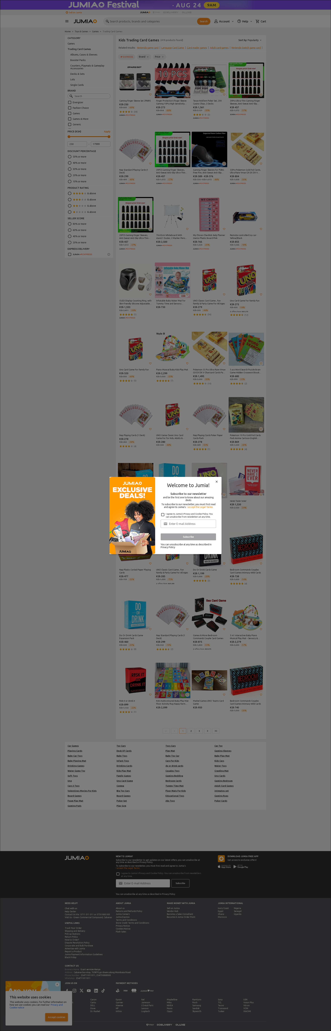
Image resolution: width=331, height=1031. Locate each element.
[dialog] (165, 515)
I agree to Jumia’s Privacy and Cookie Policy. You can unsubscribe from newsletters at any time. (189, 515)
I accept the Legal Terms (200, 507)
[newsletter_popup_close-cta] (216, 481)
